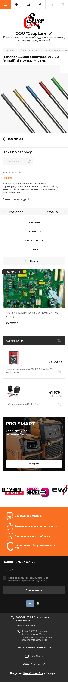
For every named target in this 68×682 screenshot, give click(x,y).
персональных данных (33, 580)
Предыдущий (15, 211)
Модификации (34, 240)
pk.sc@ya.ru (37, 656)
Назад (34, 260)
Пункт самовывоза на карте (34, 647)
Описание (34, 222)
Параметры (34, 231)
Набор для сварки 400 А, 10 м (22, 404)
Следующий (53, 211)
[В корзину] (59, 370)
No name (7, 177)
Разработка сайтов (33, 673)
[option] (34, 99)
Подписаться (34, 590)
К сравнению (64, 69)
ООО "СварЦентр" (34, 33)
